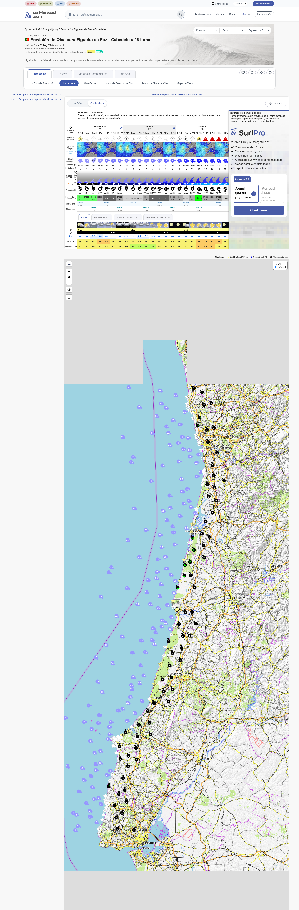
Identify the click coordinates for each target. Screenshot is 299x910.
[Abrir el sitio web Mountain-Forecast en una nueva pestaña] (45, 3)
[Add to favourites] (243, 72)
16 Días (77, 103)
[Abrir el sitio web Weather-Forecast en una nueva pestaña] (73, 3)
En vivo (62, 74)
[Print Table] (270, 72)
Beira (66, 29)
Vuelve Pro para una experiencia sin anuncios (36, 94)
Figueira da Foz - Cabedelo (90, 29)
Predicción (39, 74)
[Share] (261, 72)
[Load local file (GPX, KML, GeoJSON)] (69, 264)
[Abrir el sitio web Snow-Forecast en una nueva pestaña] (31, 3)
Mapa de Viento (185, 83)
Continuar (259, 209)
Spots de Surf (32, 29)
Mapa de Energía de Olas (119, 83)
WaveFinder (90, 83)
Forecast (282, 266)
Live (280, 263)
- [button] (69, 282)
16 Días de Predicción (42, 83)
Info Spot (125, 74)
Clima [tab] (84, 217)
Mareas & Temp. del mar (93, 74)
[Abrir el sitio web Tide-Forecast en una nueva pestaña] (60, 3)
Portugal (50, 29)
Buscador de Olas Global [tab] (158, 217)
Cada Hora (69, 83)
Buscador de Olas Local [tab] (128, 217)
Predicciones (202, 14)
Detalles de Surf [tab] (101, 217)
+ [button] (69, 271)
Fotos (232, 14)
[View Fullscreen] (69, 297)
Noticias (220, 14)
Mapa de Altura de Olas (155, 83)
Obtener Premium (263, 3)
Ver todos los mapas (71, 152)
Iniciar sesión (264, 14)
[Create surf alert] (252, 72)
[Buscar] (180, 14)
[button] (154, 684)
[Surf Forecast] (40, 14)
